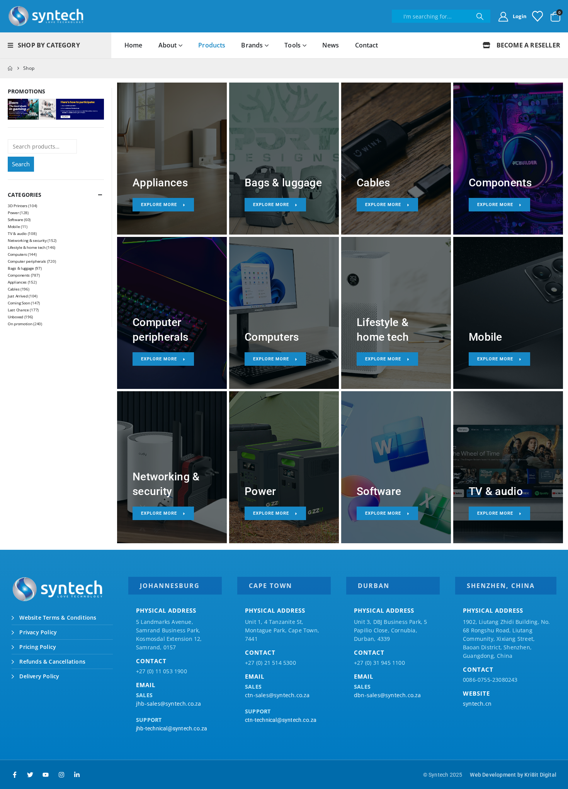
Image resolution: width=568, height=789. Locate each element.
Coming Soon (19, 303)
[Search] (479, 16)
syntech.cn (477, 703)
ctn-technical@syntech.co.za (280, 720)
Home (133, 45)
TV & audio (17, 233)
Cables (13, 289)
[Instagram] (61, 775)
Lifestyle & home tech (27, 247)
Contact (366, 45)
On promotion (20, 323)
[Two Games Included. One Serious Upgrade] (56, 108)
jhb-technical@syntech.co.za (171, 728)
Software (15, 219)
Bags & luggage (21, 268)
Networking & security (27, 240)
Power (13, 212)
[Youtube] (46, 775)
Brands (252, 45)
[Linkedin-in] (77, 775)
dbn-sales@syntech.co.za (387, 695)
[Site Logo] (46, 16)
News (330, 45)
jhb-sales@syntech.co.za (168, 703)
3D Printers (17, 205)
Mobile (14, 226)
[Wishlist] (537, 16)
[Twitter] (30, 775)
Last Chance (18, 310)
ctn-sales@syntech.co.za (277, 695)
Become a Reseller (527, 45)
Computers (17, 254)
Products (211, 45)
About (167, 45)
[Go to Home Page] (10, 68)
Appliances (17, 282)
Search (21, 164)
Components (19, 275)
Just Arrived (17, 296)
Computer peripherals (27, 261)
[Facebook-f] (15, 775)
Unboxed (15, 316)
